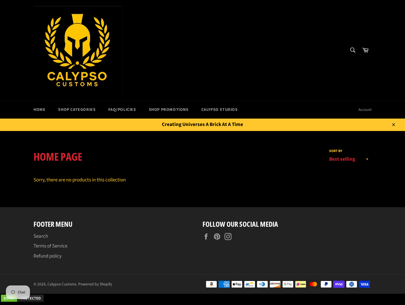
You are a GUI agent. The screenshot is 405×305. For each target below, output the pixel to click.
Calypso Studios (219, 110)
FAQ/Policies (122, 110)
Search (41, 236)
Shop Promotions (169, 110)
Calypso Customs (61, 284)
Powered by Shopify (95, 284)
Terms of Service (50, 246)
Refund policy (48, 256)
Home (39, 110)
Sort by (335, 151)
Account (364, 109)
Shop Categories (76, 110)
